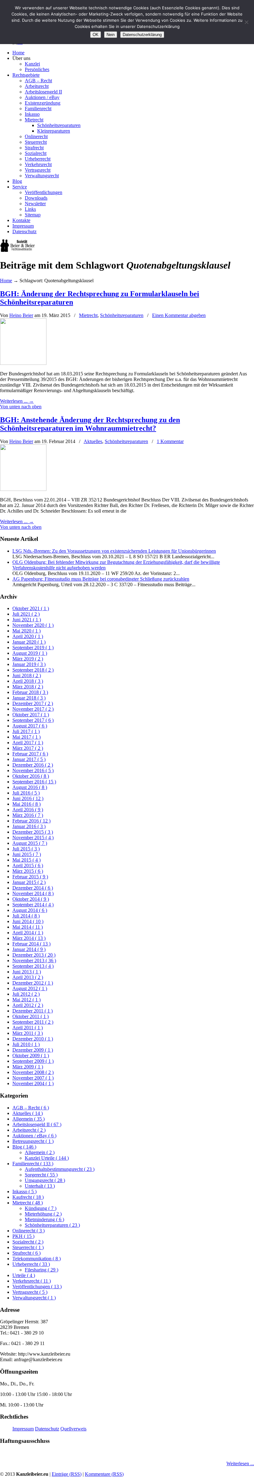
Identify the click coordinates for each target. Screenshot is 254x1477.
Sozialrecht (27, 1241)
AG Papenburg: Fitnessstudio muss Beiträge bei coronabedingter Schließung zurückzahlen (100, 579)
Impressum (23, 1428)
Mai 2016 (26, 804)
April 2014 (27, 932)
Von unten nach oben (21, 406)
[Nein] (246, 22)
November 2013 (34, 960)
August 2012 (29, 988)
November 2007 (33, 1078)
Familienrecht (32, 1163)
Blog (24, 1146)
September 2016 (34, 781)
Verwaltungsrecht (34, 1297)
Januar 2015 (29, 882)
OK (96, 34)
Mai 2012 (26, 999)
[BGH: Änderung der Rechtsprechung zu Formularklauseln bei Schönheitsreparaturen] (23, 363)
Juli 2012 (26, 994)
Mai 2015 (26, 860)
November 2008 (33, 1072)
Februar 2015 (30, 876)
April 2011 (27, 1027)
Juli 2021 (26, 614)
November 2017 (33, 709)
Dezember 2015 (32, 832)
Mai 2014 (27, 927)
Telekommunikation (36, 1258)
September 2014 (33, 904)
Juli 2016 (26, 792)
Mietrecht (88, 315)
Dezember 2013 (33, 955)
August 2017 (29, 725)
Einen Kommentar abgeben (179, 315)
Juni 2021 (26, 619)
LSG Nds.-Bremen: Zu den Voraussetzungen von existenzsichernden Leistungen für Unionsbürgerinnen (114, 551)
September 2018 (33, 670)
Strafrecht (26, 1253)
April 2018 (27, 681)
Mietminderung (44, 1219)
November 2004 (33, 1083)
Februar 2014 (31, 943)
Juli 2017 (26, 731)
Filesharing (41, 1269)
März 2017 (27, 748)
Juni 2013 (26, 971)
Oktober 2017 (30, 714)
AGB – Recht (30, 1107)
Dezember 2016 (32, 765)
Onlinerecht (28, 1230)
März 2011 (27, 1033)
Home (6, 280)
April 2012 (27, 1005)
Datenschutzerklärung (142, 34)
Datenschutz (47, 1428)
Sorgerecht (41, 1174)
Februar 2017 (30, 753)
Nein (111, 34)
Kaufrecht (28, 1197)
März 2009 (27, 1066)
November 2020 (33, 625)
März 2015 (27, 871)
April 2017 (27, 742)
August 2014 (29, 910)
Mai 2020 (26, 630)
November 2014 (33, 893)
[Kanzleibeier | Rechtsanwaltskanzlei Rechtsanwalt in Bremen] (17, 250)
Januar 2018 (29, 697)
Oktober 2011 (30, 1016)
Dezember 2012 (32, 982)
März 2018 (27, 686)
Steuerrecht (28, 1247)
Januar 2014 (29, 949)
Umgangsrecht (45, 1180)
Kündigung (40, 1208)
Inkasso (24, 1191)
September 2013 (33, 966)
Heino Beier (21, 315)
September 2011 (32, 1022)
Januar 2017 (29, 759)
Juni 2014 (27, 921)
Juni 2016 (27, 798)
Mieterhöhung (43, 1213)
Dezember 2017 (32, 703)
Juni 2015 (26, 854)
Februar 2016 (31, 820)
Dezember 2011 (32, 1010)
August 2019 (29, 653)
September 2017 (33, 720)
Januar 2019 (29, 664)
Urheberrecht (31, 1264)
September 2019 (33, 647)
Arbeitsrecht (29, 1130)
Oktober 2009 (30, 1055)
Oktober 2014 (30, 899)
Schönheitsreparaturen (121, 315)
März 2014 (29, 938)
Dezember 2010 (32, 1038)
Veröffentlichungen (37, 1286)
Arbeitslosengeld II (36, 1124)
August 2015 (29, 843)
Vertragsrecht (29, 1292)
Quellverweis (73, 1428)
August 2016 (29, 787)
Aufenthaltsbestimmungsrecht (59, 1169)
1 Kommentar (170, 441)
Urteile (23, 1275)
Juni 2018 (26, 675)
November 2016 (33, 770)
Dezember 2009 (32, 1050)
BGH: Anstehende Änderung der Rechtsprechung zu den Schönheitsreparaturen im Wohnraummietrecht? (90, 424)
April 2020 (27, 636)
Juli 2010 (26, 1044)
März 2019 (27, 658)
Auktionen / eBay (34, 1135)
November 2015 (33, 837)
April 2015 (27, 865)
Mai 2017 (26, 737)
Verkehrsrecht (31, 1281)
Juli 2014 (26, 915)
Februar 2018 (30, 692)
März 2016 (27, 815)
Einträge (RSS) (66, 1474)
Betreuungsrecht (33, 1141)
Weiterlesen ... (240, 1463)
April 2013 (27, 977)
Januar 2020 (29, 642)
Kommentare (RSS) (104, 1474)
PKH (23, 1236)
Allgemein (28, 1118)
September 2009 (33, 1061)
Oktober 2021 (30, 608)
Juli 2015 (26, 848)
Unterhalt (40, 1186)
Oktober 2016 (30, 776)
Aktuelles (93, 441)
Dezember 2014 (32, 887)
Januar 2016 (29, 826)
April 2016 (27, 809)
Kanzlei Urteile (47, 1158)
